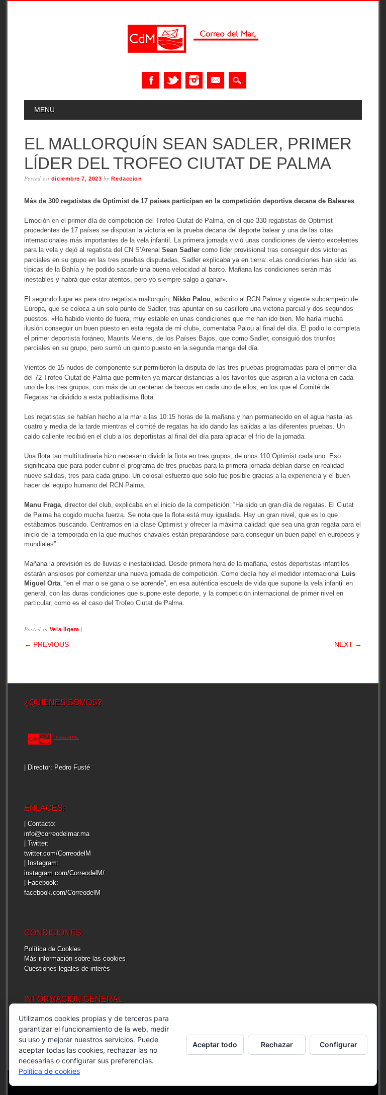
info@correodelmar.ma (56, 833)
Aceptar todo (214, 1044)
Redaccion (126, 179)
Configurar (338, 1044)
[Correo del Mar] (193, 61)
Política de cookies (49, 1071)
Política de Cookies (52, 949)
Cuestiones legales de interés (67, 968)
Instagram (194, 80)
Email (215, 80)
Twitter (172, 80)
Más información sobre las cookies (75, 958)
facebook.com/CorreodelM (62, 892)
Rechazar (277, 1044)
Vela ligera (64, 629)
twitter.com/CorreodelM (57, 853)
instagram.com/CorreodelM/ (64, 873)
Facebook (150, 80)
